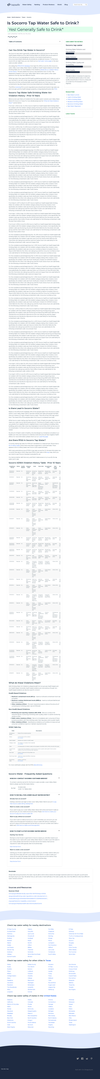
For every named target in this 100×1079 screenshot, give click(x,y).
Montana (51, 1013)
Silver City (71, 938)
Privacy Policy (23, 1059)
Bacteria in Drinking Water (75, 104)
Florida (30, 1004)
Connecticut (52, 1002)
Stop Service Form (15, 861)
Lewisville (30, 987)
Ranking (37, 4)
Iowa (70, 1006)
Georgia (50, 1004)
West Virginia (11, 1027)
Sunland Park (11, 931)
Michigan (51, 1011)
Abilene (71, 982)
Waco (8, 978)
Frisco (50, 976)
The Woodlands (11, 987)
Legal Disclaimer (38, 1059)
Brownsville (72, 973)
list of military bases (14, 445)
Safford (50, 947)
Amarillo (30, 976)
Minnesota (72, 1011)
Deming (50, 936)
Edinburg (51, 989)
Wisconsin (31, 1027)
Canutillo (30, 931)
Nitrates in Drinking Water (75, 101)
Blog (66, 4)
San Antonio (72, 964)
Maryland (10, 1011)
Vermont (30, 1024)
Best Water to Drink (73, 95)
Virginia (50, 1024)
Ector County (73, 947)
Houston (50, 964)
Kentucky (31, 1009)
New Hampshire (32, 1015)
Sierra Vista (72, 954)
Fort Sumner (72, 952)
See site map (5, 1069)
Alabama (9, 999)
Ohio (70, 1018)
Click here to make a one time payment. (28, 825)
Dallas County (32, 964)
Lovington (51, 943)
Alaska (29, 999)
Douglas (71, 943)
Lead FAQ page (43, 436)
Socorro (71, 940)
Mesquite (71, 980)
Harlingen (31, 982)
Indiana (50, 1006)
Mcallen (9, 969)
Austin (9, 966)
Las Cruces (31, 933)
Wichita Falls (31, 989)
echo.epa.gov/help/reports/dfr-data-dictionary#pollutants (25, 903)
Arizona (50, 999)
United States (50, 996)
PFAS (55, 89)
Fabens (30, 929)
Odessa (9, 954)
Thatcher (30, 949)
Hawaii (71, 1004)
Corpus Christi (73, 969)
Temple (71, 987)
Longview (10, 992)
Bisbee (30, 947)
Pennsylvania (52, 1020)
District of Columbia (13, 1004)
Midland (50, 978)
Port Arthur (72, 978)
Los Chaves (10, 947)
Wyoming (51, 1027)
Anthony (71, 931)
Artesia (50, 938)
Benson (30, 956)
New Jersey (51, 1015)
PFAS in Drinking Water (74, 99)
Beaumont (31, 980)
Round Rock (52, 982)
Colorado (30, 1002)
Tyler (49, 980)
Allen (8, 989)
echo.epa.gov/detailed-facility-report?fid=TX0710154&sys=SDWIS (27, 893)
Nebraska (71, 1013)
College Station (11, 976)
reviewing (18, 87)
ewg (48, 452)
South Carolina (11, 1022)
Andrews (9, 952)
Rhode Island (73, 1020)
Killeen (9, 973)
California (10, 1002)
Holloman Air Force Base (76, 933)
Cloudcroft (31, 936)
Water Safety (26, 4)
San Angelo (72, 989)
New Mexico (72, 1015)
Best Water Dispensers (74, 106)
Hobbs (9, 945)
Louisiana (51, 1009)
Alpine (9, 943)
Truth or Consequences (76, 936)
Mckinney (72, 971)
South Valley (52, 954)
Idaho (9, 1006)
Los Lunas (51, 949)
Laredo (50, 971)
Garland (30, 973)
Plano (9, 971)
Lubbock (30, 971)
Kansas (9, 1009)
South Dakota (32, 1022)
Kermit (30, 943)
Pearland (10, 985)
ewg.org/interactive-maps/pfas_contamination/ (22, 901)
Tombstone (51, 952)
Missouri (30, 1013)
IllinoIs (29, 1006)
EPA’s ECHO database (23, 66)
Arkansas (71, 999)
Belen (70, 945)
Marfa (29, 940)
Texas (48, 960)
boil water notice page (44, 61)
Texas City (72, 985)
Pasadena (10, 980)
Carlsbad (30, 938)
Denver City (10, 949)
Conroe (30, 992)
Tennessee (51, 1022)
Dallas (9, 964)
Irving (50, 973)
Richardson (31, 985)
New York (10, 1018)
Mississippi (10, 1013)
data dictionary (38, 765)
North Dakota (52, 1018)
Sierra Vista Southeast (34, 954)
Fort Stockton (52, 945)
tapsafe (15, 4)
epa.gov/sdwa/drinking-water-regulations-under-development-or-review (30, 896)
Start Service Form (15, 846)
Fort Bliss (51, 929)
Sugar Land (51, 985)
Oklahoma (10, 1020)
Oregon (30, 1020)
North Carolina (32, 1018)
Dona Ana (51, 933)
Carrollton (10, 982)
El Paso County (11, 929)
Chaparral (51, 931)
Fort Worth (31, 966)
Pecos (50, 940)
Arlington (51, 969)
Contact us (11, 1059)
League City (51, 987)
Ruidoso (9, 938)
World (59, 4)
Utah (8, 1024)
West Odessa (72, 949)
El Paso (71, 929)
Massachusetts (32, 1011)
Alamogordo (10, 936)
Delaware (71, 1002)
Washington (72, 1024)
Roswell (9, 940)
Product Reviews (48, 4)
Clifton (30, 945)
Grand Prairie (72, 976)
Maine (70, 1009)
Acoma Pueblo (11, 956)
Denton (30, 969)
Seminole (30, 952)
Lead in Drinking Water (74, 97)
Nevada (9, 1015)
